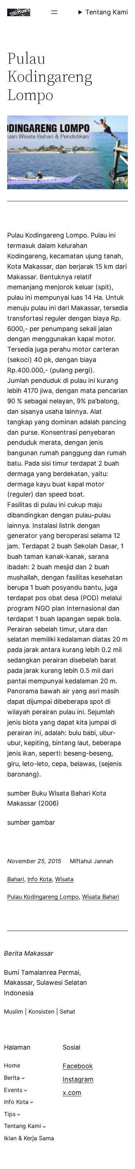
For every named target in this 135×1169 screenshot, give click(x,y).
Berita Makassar (28, 953)
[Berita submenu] (23, 1078)
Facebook (78, 1066)
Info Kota (39, 879)
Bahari (15, 879)
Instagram (78, 1079)
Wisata (64, 879)
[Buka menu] (54, 12)
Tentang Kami (106, 12)
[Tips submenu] (19, 1114)
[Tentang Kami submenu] (44, 1126)
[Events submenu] (25, 1090)
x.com (72, 1092)
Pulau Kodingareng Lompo (43, 896)
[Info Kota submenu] (31, 1102)
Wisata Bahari (100, 896)
